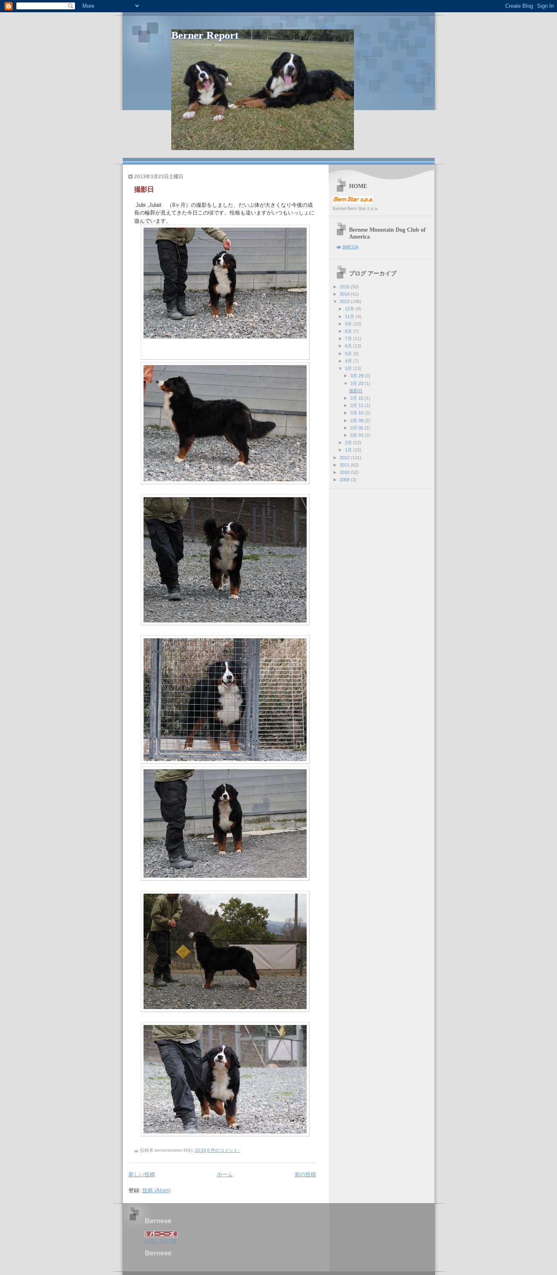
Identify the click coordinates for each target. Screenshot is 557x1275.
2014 (345, 294)
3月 (349, 368)
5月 (349, 353)
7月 (349, 338)
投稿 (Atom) (156, 1190)
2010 (345, 472)
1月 (349, 449)
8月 (349, 331)
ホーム (225, 1174)
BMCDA (350, 246)
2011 (345, 465)
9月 (349, 323)
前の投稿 (305, 1174)
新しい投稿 (141, 1174)
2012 (345, 457)
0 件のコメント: (223, 1150)
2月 (349, 442)
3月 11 (357, 405)
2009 (345, 479)
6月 (349, 345)
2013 (345, 301)
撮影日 (144, 189)
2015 (345, 286)
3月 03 (357, 435)
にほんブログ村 (160, 1240)
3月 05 (357, 427)
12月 (350, 308)
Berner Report (205, 35)
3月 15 (357, 398)
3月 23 (357, 383)
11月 (350, 316)
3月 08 (357, 420)
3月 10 (357, 412)
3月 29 (357, 375)
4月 (349, 361)
